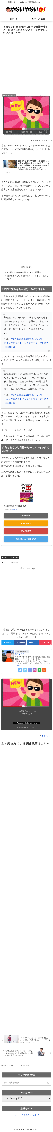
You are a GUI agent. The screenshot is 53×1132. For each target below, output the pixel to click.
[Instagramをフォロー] (34, 670)
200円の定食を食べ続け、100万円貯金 (24, 272)
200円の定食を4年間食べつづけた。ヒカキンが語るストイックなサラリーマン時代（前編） (26, 343)
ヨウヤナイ (19, 654)
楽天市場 (25, 531)
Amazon (25, 523)
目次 (23, 266)
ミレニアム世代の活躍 (11, 558)
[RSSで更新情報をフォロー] (44, 670)
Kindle (25, 516)
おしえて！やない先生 (25, 1115)
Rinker (13, 509)
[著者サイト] (20, 670)
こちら (17, 665)
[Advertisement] (26, 63)
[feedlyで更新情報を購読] (39, 670)
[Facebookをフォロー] (30, 670)
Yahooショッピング (25, 539)
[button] (48, 1083)
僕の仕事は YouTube (13, 506)
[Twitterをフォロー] (25, 670)
